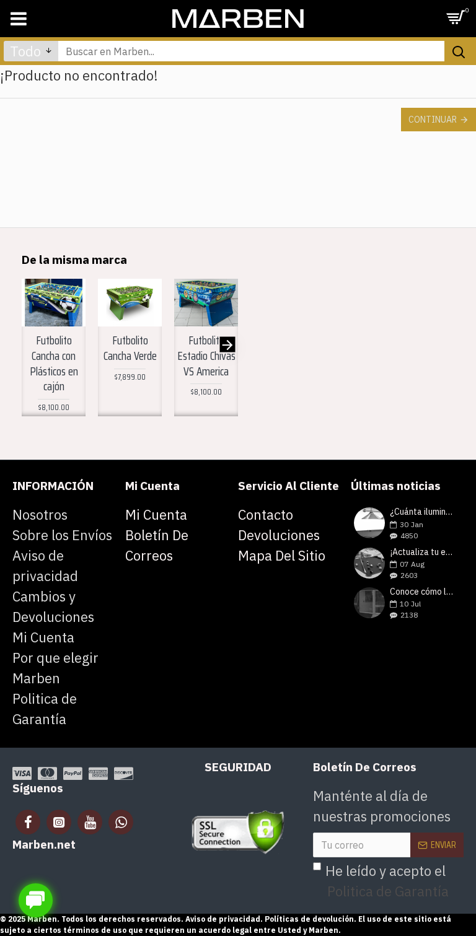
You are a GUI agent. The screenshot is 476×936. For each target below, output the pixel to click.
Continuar (432, 119)
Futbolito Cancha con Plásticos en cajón (54, 363)
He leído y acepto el (387, 881)
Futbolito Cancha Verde (130, 348)
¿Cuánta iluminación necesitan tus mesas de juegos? (423, 512)
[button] (32, 344)
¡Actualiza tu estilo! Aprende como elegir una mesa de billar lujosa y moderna (423, 552)
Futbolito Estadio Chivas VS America (206, 355)
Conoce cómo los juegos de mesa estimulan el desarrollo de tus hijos (423, 592)
